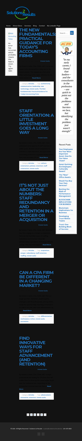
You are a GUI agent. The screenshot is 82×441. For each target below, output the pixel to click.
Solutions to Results (41, 13)
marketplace (25, 319)
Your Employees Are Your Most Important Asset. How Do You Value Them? (66, 155)
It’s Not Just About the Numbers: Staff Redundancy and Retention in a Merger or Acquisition (36, 202)
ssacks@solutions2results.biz (52, 429)
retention (39, 166)
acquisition (45, 250)
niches (32, 319)
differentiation (46, 316)
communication (26, 86)
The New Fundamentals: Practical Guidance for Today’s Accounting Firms (37, 42)
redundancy (30, 253)
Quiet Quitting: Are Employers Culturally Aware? (65, 167)
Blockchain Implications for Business (66, 210)
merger (23, 253)
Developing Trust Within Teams (64, 218)
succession (24, 321)
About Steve (17, 25)
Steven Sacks (45, 61)
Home (8, 25)
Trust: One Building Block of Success (65, 226)
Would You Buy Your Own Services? (65, 183)
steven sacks (34, 89)
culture (43, 163)
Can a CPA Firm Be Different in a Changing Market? (36, 279)
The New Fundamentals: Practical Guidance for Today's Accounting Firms (34, 91)
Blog (35, 25)
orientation (24, 166)
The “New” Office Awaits (65, 176)
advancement (46, 395)
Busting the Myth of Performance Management (65, 192)
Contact (42, 25)
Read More (36, 78)
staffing (23, 256)
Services (27, 25)
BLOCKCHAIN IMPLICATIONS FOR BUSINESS (65, 201)
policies (32, 166)
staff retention (41, 253)
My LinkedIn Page (53, 25)
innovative (24, 397)
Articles (31, 84)
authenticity (45, 84)
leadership (36, 86)
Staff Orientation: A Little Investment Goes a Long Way (36, 121)
